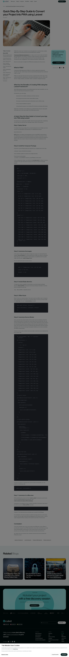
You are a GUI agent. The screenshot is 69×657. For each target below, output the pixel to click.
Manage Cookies (5, 654)
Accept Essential (55, 654)
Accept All (64, 654)
